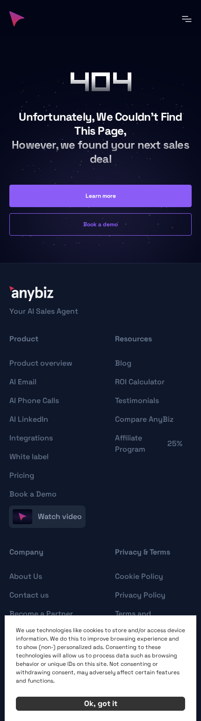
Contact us (29, 595)
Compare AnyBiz (144, 419)
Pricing (21, 475)
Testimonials (137, 400)
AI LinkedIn (28, 419)
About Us (25, 576)
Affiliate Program (148, 443)
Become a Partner (41, 614)
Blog (123, 363)
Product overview (40, 363)
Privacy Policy (140, 595)
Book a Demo (33, 494)
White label (29, 456)
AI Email (22, 382)
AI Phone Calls (34, 400)
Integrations (31, 438)
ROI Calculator (140, 382)
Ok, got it (100, 703)
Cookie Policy (139, 576)
